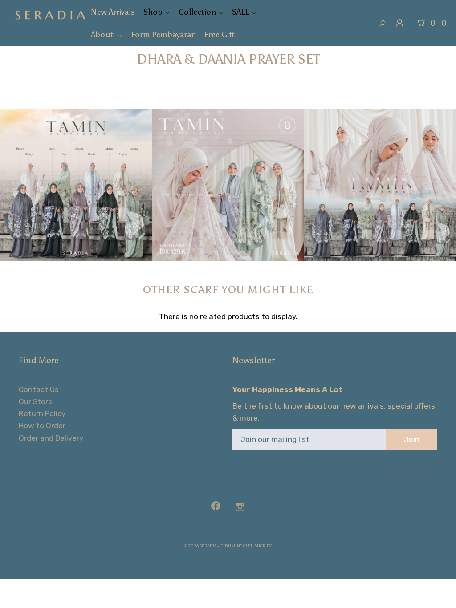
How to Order (42, 425)
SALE (240, 12)
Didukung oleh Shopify (246, 545)
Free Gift (219, 35)
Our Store (36, 401)
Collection (197, 12)
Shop (153, 12)
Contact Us (39, 389)
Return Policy (42, 413)
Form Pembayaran (163, 35)
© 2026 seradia (200, 545)
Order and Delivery (51, 438)
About (103, 35)
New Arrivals (113, 12)
